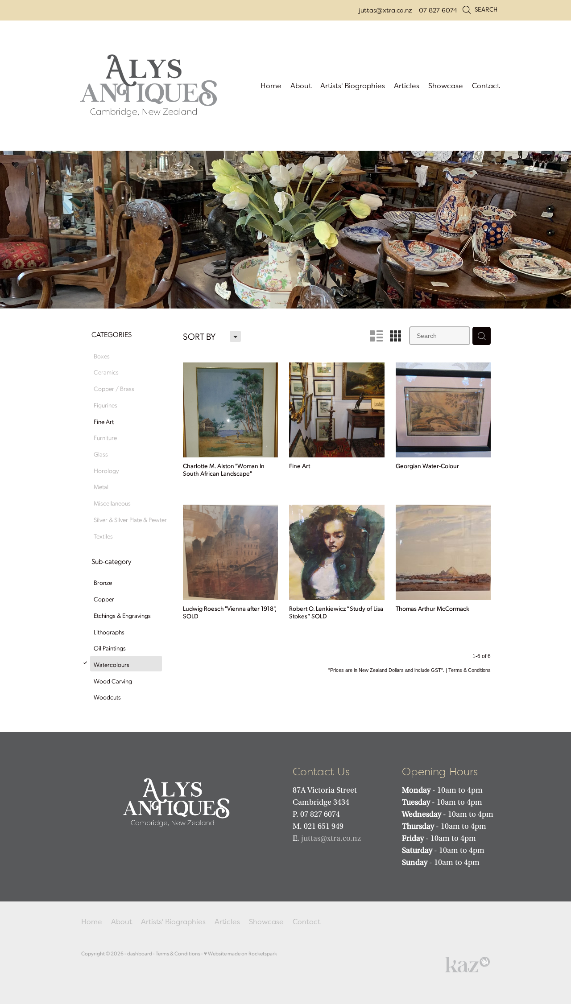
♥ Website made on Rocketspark (240, 953)
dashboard (139, 953)
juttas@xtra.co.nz (385, 10)
